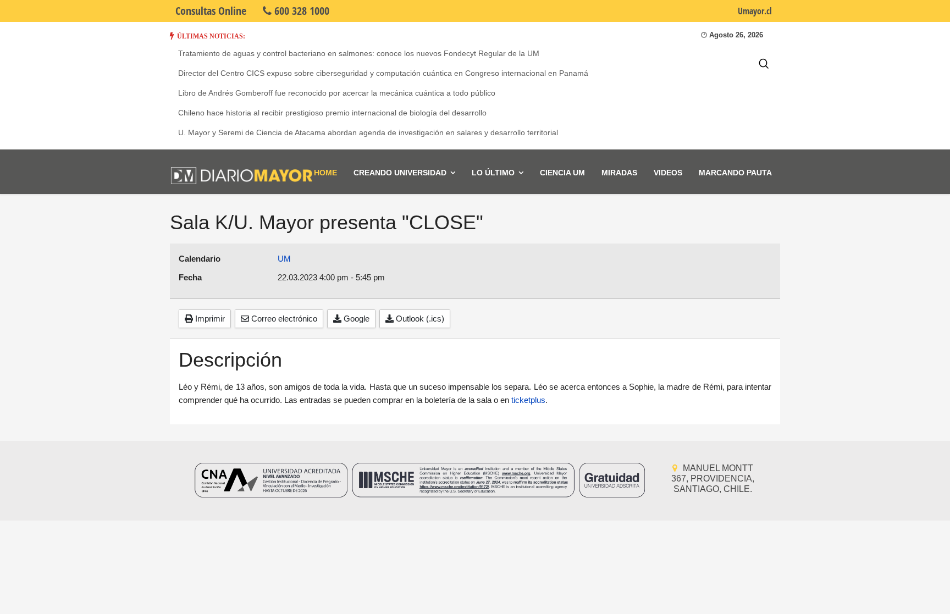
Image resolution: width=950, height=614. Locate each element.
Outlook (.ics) (419, 318)
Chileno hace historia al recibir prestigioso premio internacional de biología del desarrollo (332, 112)
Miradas (619, 172)
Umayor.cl (755, 11)
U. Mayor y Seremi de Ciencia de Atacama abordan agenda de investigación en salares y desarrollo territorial (368, 132)
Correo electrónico (283, 318)
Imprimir (209, 318)
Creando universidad (400, 172)
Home (325, 172)
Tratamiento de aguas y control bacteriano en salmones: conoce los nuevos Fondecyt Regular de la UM (358, 53)
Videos (668, 172)
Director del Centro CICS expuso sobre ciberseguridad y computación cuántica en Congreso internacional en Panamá (383, 73)
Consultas (210, 10)
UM (284, 258)
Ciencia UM (562, 172)
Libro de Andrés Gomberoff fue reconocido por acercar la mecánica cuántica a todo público (336, 92)
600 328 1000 (300, 10)
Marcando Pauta (735, 172)
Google (355, 318)
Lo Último (493, 172)
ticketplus (528, 400)
